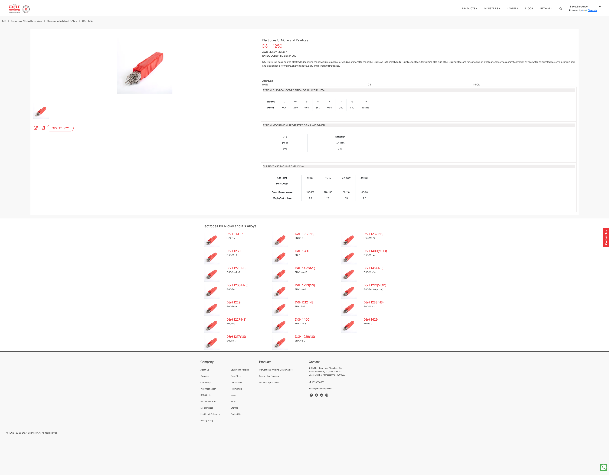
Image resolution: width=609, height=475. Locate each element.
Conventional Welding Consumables (26, 21)
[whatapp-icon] (603, 467)
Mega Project (206, 408)
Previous (28, 66)
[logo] (19, 8)
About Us (204, 369)
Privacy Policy (206, 420)
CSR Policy (205, 382)
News (233, 395)
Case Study (236, 376)
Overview (204, 376)
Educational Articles (240, 369)
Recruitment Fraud (208, 401)
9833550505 (317, 382)
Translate (592, 10)
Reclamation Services (269, 376)
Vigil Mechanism (208, 388)
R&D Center (205, 395)
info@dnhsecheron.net (321, 388)
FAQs (233, 401)
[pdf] (43, 128)
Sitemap (234, 408)
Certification (236, 382)
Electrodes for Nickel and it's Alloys (62, 21)
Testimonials (236, 388)
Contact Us (236, 414)
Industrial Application (268, 382)
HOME (3, 21)
